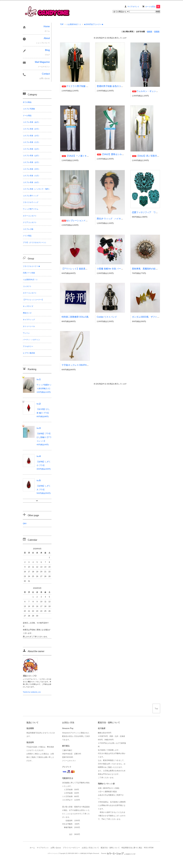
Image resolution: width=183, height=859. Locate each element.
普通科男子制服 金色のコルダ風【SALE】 (117, 86)
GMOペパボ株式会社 (80, 853)
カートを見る (152, 7)
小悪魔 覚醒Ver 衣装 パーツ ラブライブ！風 (118, 268)
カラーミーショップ (53, 853)
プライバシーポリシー (71, 848)
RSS (146, 848)
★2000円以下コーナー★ (93, 24)
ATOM (151, 848)
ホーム (32, 848)
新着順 (156, 32)
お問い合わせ (56, 848)
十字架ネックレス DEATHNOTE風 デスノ (82, 365)
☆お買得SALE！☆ (73, 24)
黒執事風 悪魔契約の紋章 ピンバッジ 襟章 (154, 268)
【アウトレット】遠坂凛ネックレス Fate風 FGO (87, 268)
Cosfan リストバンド (107, 317)
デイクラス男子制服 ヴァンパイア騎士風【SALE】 (90, 86)
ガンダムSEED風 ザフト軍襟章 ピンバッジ (154, 317)
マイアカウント (133, 7)
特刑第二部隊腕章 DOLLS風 (75, 317)
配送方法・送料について (110, 848)
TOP (61, 24)
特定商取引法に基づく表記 (132, 848)
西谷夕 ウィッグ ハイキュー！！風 (114, 218)
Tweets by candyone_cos (32, 692)
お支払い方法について (90, 848)
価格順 (149, 32)
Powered (104, 853)
